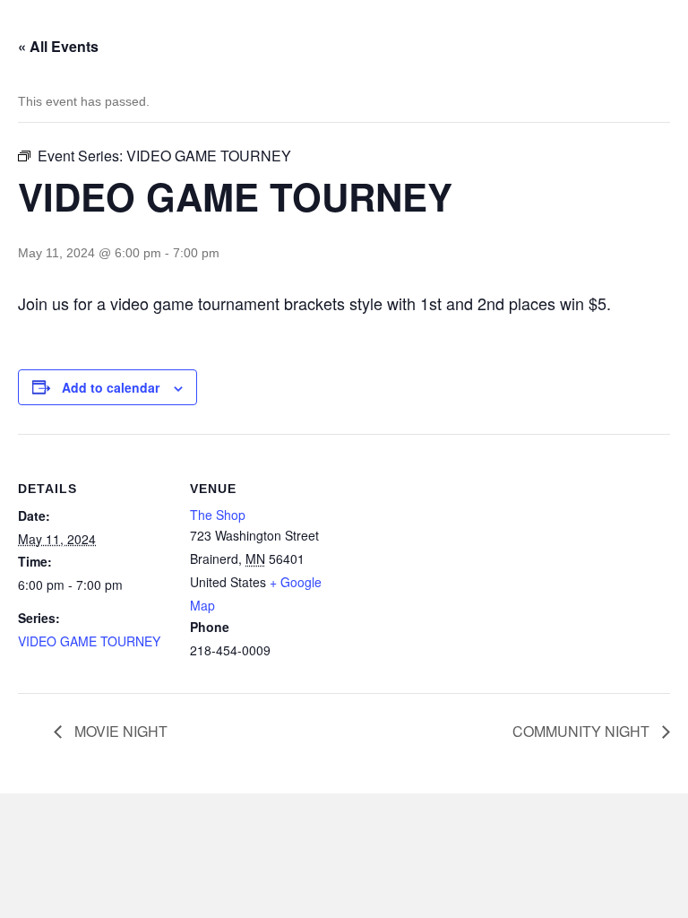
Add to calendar (110, 387)
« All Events (58, 46)
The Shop (217, 515)
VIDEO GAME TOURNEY (89, 641)
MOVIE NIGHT (119, 731)
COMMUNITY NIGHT (582, 731)
